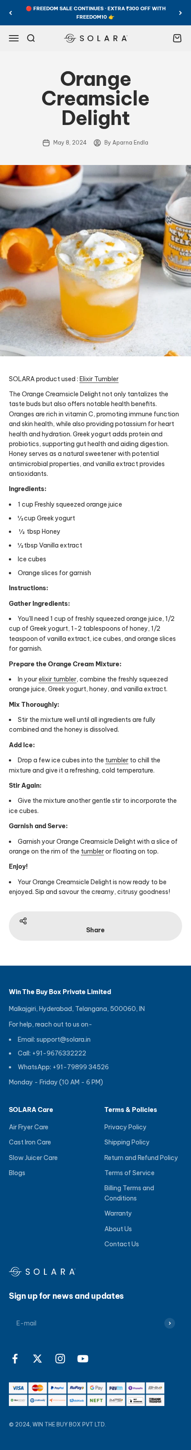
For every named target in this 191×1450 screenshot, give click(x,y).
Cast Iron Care (30, 1142)
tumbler (116, 760)
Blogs (17, 1173)
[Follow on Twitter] (38, 1359)
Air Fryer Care (28, 1127)
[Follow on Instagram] (60, 1359)
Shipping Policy (127, 1142)
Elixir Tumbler (99, 379)
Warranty (118, 1213)
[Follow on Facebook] (15, 1359)
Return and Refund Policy (141, 1158)
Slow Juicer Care (33, 1158)
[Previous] (10, 12)
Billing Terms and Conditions (129, 1193)
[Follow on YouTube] (83, 1359)
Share (95, 930)
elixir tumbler (57, 679)
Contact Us (121, 1244)
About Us (118, 1229)
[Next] (180, 12)
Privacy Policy (125, 1127)
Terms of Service (129, 1173)
